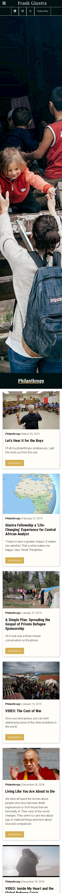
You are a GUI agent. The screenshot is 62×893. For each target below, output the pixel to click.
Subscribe (42, 11)
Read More (14, 463)
